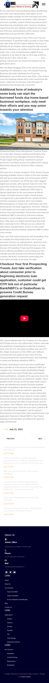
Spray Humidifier (12, 592)
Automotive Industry (13, 642)
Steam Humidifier (12, 596)
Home (7, 580)
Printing (9, 626)
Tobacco (10, 623)
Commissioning (12, 657)
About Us (8, 584)
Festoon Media (25, 677)
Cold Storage (11, 638)
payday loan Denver (34, 58)
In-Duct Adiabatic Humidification (17, 599)
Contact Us (8, 607)
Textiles (9, 619)
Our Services (9, 649)
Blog (6, 603)
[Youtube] (14, 572)
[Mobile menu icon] (43, 4)
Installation (10, 653)
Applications (9, 615)
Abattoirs (10, 630)
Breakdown (11, 665)
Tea (8, 634)
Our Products (9, 588)
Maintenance (11, 661)
